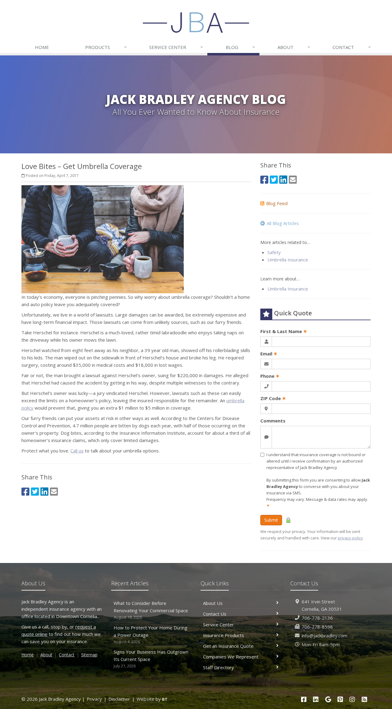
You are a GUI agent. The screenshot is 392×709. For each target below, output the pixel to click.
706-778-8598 (317, 627)
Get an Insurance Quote (228, 646)
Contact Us (214, 614)
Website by (152, 699)
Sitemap (89, 655)
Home (42, 47)
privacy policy (350, 538)
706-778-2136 (317, 618)
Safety (274, 252)
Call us (77, 451)
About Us (213, 603)
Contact (352, 47)
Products (106, 47)
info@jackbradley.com (324, 635)
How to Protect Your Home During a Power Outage (150, 634)
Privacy (94, 699)
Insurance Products (223, 635)
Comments (272, 421)
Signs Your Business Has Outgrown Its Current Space (151, 659)
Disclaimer (119, 699)
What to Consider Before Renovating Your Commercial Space (151, 610)
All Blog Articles (283, 223)
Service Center (176, 47)
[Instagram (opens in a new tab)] (352, 699)
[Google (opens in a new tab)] (328, 699)
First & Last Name (283, 331)
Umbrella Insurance (287, 260)
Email (268, 354)
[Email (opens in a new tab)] (54, 491)
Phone (270, 376)
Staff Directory (218, 667)
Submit (271, 520)
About (293, 47)
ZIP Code (273, 398)
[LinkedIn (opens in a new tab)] (44, 491)
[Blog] (364, 699)
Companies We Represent (230, 657)
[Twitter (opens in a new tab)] (35, 491)
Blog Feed (277, 203)
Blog (240, 47)
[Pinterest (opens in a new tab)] (340, 699)
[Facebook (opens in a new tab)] (25, 491)
